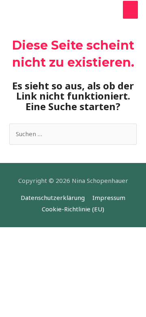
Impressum (108, 197)
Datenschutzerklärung (53, 197)
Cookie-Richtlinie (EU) (73, 209)
